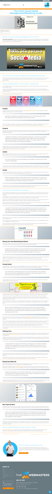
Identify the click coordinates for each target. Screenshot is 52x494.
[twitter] (20, 486)
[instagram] (22, 486)
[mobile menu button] (23, 5)
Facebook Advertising (19, 366)
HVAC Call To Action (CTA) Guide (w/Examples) (10, 434)
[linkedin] (25, 486)
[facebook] (17, 486)
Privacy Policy (30, 488)
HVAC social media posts (13, 334)
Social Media (6, 433)
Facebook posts (29, 317)
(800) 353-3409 (46, 0)
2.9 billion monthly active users (30, 110)
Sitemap (26, 488)
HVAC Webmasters (9, 429)
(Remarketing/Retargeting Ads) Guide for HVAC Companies (40, 434)
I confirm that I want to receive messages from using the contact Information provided (8, 484)
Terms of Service (34, 488)
